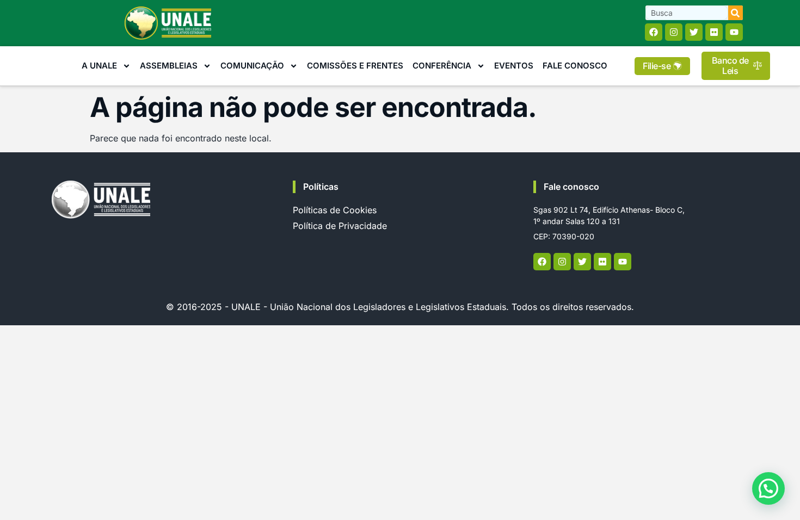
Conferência (442, 65)
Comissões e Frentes (355, 65)
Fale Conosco (575, 65)
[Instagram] (673, 32)
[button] (768, 488)
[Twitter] (694, 32)
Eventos (513, 65)
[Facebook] (653, 32)
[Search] (735, 12)
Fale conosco (571, 186)
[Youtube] (734, 32)
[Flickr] (714, 32)
